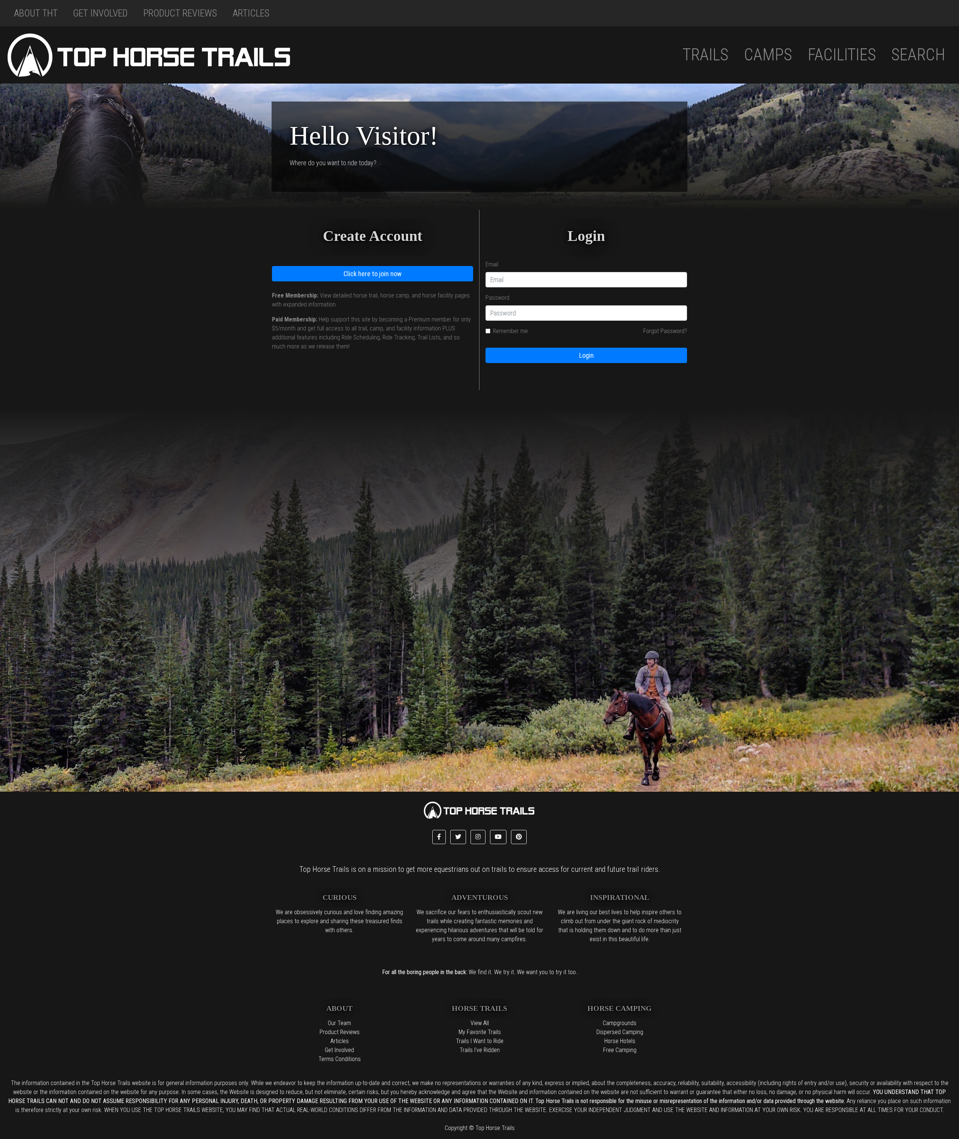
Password (497, 297)
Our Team (339, 1023)
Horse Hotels (619, 1041)
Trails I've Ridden (480, 1050)
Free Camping (619, 1050)
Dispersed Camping (619, 1032)
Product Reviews (180, 13)
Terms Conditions (339, 1059)
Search (918, 54)
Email (491, 264)
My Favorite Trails (480, 1032)
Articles (251, 13)
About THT (36, 13)
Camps (768, 54)
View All (480, 1023)
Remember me (510, 331)
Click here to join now (373, 274)
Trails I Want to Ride (479, 1041)
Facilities (842, 54)
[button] (439, 837)
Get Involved (100, 13)
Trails (705, 54)
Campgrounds (619, 1023)
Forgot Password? (665, 331)
